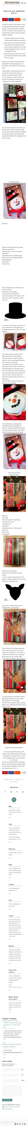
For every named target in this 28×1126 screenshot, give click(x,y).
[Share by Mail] (23, 792)
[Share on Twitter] (11, 792)
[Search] (21, 3)
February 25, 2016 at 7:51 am (9, 1028)
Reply (10, 817)
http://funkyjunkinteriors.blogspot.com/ (17, 987)
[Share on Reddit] (17, 19)
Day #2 (16, 768)
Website (22, 1080)
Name (22, 1070)
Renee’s (4, 77)
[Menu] (25, 3)
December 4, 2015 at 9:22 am (9, 1047)
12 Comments (17, 779)
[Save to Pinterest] (5, 19)
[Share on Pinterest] (17, 792)
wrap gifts (19, 839)
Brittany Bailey (14, 781)
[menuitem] (21, 3)
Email (22, 1075)
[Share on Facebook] (11, 19)
